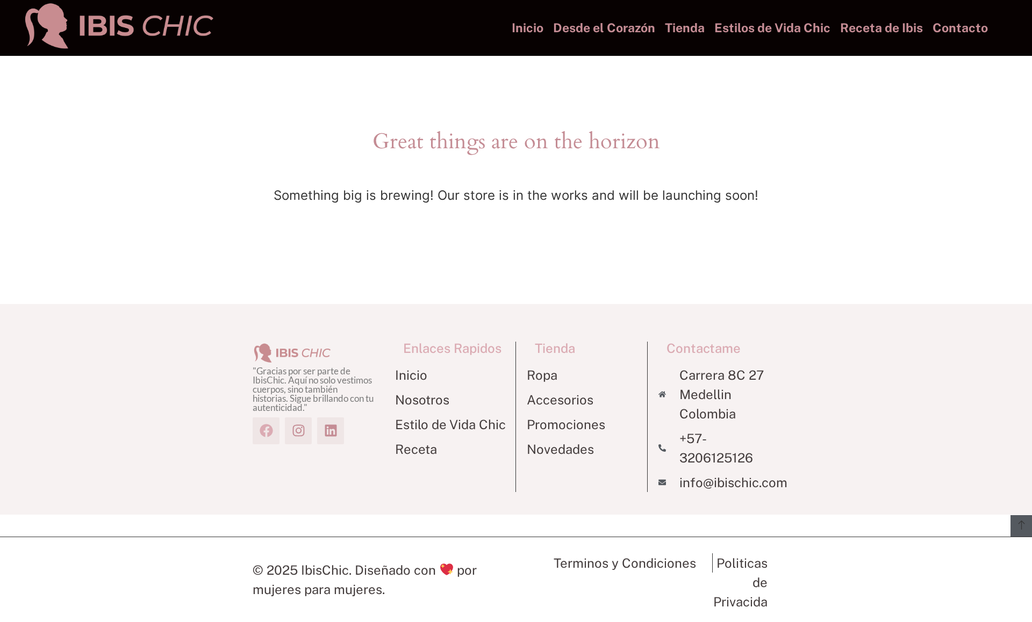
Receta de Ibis (881, 27)
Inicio (527, 27)
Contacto (960, 27)
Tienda (685, 27)
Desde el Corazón (604, 27)
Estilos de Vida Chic (772, 27)
